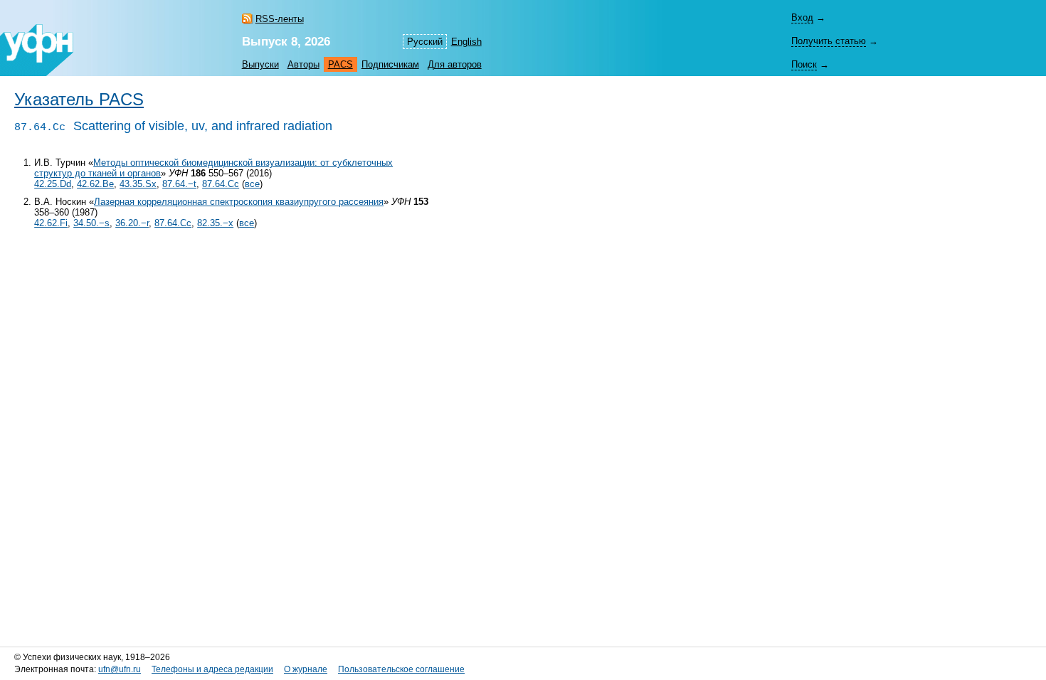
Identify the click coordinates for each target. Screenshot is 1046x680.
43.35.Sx (138, 184)
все (252, 184)
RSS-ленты (279, 19)
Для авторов (455, 64)
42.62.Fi (51, 223)
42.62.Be (95, 184)
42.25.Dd (52, 184)
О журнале (305, 669)
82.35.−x (215, 223)
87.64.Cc (220, 184)
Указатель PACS (79, 99)
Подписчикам (390, 64)
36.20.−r (132, 223)
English (466, 41)
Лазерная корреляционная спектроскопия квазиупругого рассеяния (239, 201)
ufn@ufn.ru (119, 669)
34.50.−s (91, 223)
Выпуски (260, 64)
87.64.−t (179, 184)
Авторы (303, 64)
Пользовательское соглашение (401, 669)
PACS (340, 64)
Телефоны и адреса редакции (212, 669)
